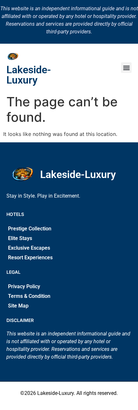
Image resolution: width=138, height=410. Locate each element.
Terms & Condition (29, 296)
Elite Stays (20, 238)
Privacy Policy (24, 286)
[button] (126, 67)
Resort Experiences (30, 257)
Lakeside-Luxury (28, 75)
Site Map (18, 306)
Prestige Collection (29, 229)
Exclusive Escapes (29, 248)
